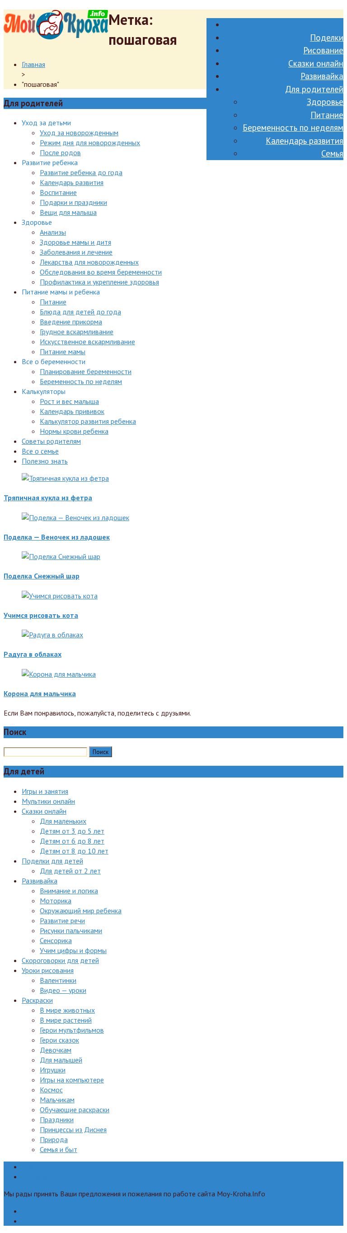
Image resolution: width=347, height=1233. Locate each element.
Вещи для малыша (68, 212)
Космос (51, 1089)
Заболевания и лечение (76, 251)
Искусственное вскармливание (87, 341)
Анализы (53, 232)
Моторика (55, 900)
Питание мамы (62, 351)
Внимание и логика (69, 890)
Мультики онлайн (48, 801)
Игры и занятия (45, 791)
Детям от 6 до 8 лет (72, 840)
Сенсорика (56, 940)
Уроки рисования (48, 970)
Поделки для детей (52, 860)
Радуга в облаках (32, 654)
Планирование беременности (85, 371)
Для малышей (61, 1059)
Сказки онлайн (315, 63)
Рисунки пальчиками (71, 930)
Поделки (326, 37)
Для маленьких (63, 820)
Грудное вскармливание (76, 331)
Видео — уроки (63, 990)
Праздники (57, 1119)
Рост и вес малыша (69, 401)
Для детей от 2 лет (70, 870)
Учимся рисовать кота (41, 615)
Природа (54, 1139)
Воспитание (58, 192)
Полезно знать (45, 460)
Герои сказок (59, 1039)
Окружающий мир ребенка (81, 910)
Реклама (35, 1176)
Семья (332, 153)
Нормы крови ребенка (74, 431)
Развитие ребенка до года (81, 172)
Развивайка (321, 76)
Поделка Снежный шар (42, 575)
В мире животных (67, 1010)
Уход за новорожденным (79, 132)
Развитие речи (62, 920)
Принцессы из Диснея (73, 1129)
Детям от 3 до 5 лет (72, 830)
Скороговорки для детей (60, 960)
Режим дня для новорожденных (90, 142)
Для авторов (42, 1210)
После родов (60, 152)
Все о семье (40, 450)
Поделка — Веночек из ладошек (57, 536)
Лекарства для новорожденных (89, 261)
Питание (326, 114)
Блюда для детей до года (80, 311)
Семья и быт (58, 1149)
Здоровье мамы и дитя (75, 242)
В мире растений (66, 1019)
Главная (33, 64)
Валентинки (58, 980)
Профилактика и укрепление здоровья (99, 281)
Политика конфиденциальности (71, 1220)
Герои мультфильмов (72, 1029)
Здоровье (325, 101)
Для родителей (314, 89)
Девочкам (55, 1049)
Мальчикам (57, 1099)
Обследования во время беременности (101, 271)
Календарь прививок (72, 411)
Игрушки (53, 1069)
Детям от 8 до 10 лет (74, 850)
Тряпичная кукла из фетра (48, 497)
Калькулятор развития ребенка (88, 421)
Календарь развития (304, 140)
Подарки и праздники (73, 202)
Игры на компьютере (72, 1079)
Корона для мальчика (40, 693)
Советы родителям (51, 441)
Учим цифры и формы (73, 950)
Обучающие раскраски (74, 1109)
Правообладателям (53, 1166)
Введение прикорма (71, 321)
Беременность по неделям (293, 127)
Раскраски (37, 1000)
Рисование (323, 50)
